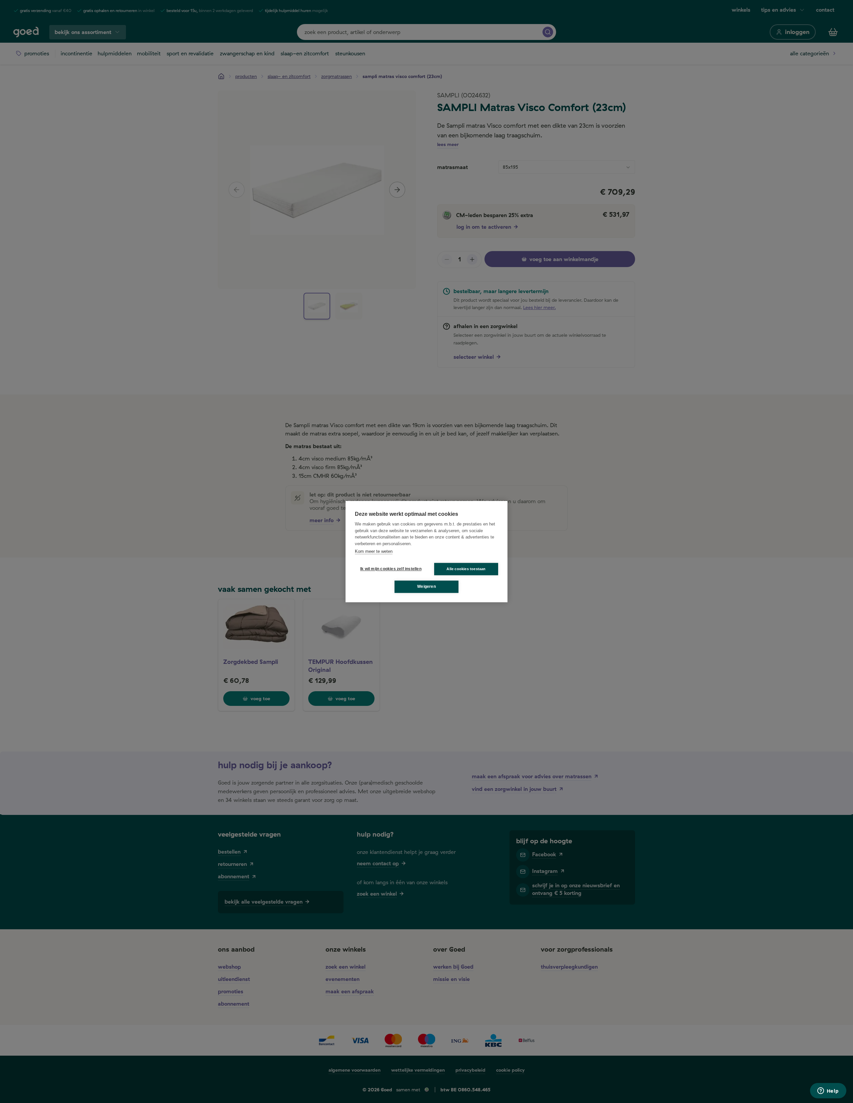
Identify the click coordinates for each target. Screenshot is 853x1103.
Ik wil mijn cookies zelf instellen (389, 569)
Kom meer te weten (374, 551)
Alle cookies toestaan (465, 569)
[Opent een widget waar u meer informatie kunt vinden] (828, 1091)
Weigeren (426, 586)
